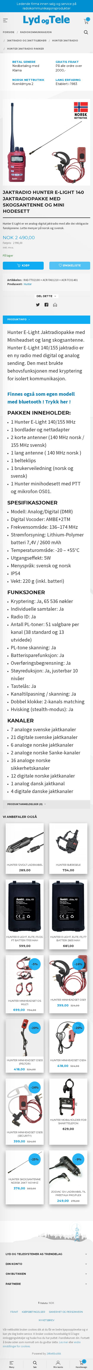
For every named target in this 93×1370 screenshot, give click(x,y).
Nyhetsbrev (46, 1320)
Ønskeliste (71, 265)
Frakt (14, 1312)
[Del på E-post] (55, 305)
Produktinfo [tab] (17, 319)
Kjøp (26, 265)
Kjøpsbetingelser (33, 1312)
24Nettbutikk (53, 1353)
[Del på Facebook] (46, 305)
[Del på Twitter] (37, 305)
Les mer (63, 1342)
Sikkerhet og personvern (66, 1312)
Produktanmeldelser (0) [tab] (24, 804)
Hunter (28, 284)
